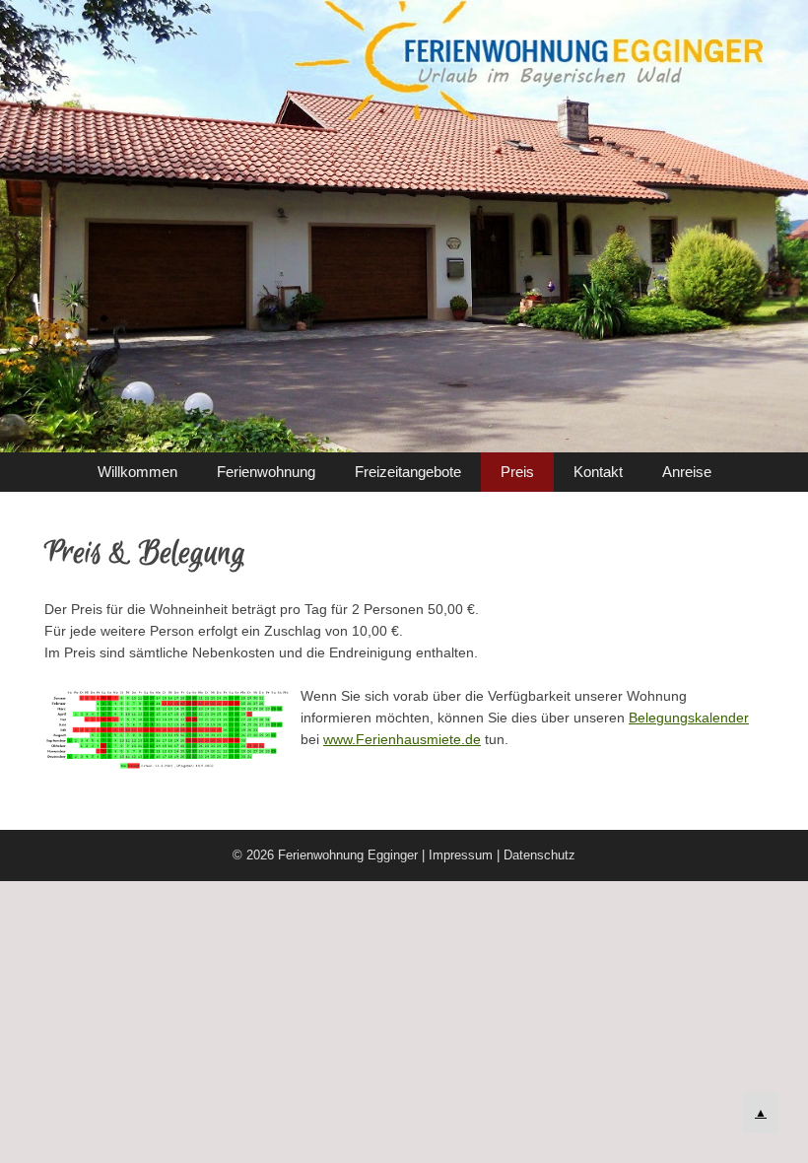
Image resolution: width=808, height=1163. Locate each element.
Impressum (461, 855)
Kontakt (598, 471)
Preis (517, 471)
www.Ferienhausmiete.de (402, 739)
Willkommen (137, 471)
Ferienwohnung (266, 471)
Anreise (686, 471)
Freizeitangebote (408, 471)
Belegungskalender (689, 717)
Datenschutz (539, 855)
